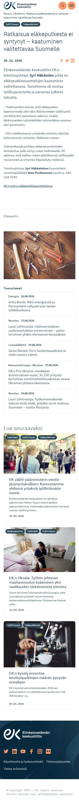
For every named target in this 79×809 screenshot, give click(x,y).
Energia (13, 296)
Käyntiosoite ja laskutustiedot (23, 761)
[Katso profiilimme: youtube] (23, 751)
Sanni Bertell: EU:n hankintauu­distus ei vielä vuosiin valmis (37, 353)
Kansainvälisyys (19, 365)
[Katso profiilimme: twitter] (6, 751)
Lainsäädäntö (17, 345)
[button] (62, 5)
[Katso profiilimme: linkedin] (14, 751)
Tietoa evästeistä (15, 769)
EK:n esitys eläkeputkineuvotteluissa (28, 186)
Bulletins (19, 13)
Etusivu (8, 13)
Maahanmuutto (15, 531)
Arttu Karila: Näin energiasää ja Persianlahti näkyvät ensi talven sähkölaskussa (32, 306)
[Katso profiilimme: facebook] (31, 751)
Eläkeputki (11, 216)
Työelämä (12, 437)
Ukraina (38, 365)
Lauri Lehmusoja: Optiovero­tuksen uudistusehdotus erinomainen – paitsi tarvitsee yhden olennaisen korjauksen (37, 330)
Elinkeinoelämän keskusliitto (20, 5)
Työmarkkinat (30, 24)
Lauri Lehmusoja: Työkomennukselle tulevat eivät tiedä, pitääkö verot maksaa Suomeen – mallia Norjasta (38, 403)
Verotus (13, 320)
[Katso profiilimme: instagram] (40, 751)
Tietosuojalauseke (58, 761)
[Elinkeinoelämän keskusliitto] (27, 734)
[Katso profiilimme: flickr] (48, 751)
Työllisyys (12, 24)
